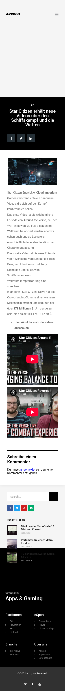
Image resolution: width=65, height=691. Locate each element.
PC (32, 105)
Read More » (26, 533)
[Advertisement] (32, 60)
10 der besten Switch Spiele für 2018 (38, 555)
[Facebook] (32, 684)
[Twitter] (25, 684)
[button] (57, 14)
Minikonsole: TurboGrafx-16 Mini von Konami (38, 528)
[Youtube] (39, 684)
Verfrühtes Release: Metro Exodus (37, 541)
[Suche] (53, 496)
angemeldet (27, 469)
